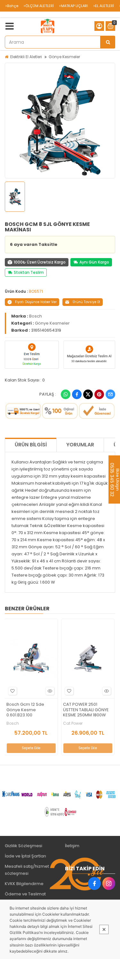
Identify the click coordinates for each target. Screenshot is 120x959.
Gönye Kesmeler (64, 56)
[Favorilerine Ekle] (12, 691)
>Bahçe (11, 5)
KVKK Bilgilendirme (24, 884)
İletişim (72, 846)
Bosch (35, 316)
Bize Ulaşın (117, 480)
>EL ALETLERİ (103, 5)
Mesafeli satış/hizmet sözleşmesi (27, 869)
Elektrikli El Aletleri (26, 56)
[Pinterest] (99, 394)
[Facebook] (77, 394)
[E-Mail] (110, 394)
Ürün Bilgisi (31, 444)
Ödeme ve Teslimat (25, 894)
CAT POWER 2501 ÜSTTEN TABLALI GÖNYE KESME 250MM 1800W (86, 710)
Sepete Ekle (31, 748)
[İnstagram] (108, 883)
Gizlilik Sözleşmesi (23, 846)
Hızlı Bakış (49, 691)
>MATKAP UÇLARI (73, 5)
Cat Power (73, 723)
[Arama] (107, 42)
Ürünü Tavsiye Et (86, 302)
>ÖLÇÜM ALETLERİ (38, 5)
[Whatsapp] (65, 394)
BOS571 (36, 291)
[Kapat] (104, 929)
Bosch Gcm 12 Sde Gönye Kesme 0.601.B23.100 (25, 710)
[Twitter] (88, 394)
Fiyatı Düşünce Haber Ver (36, 302)
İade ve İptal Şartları (25, 856)
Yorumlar (80, 444)
